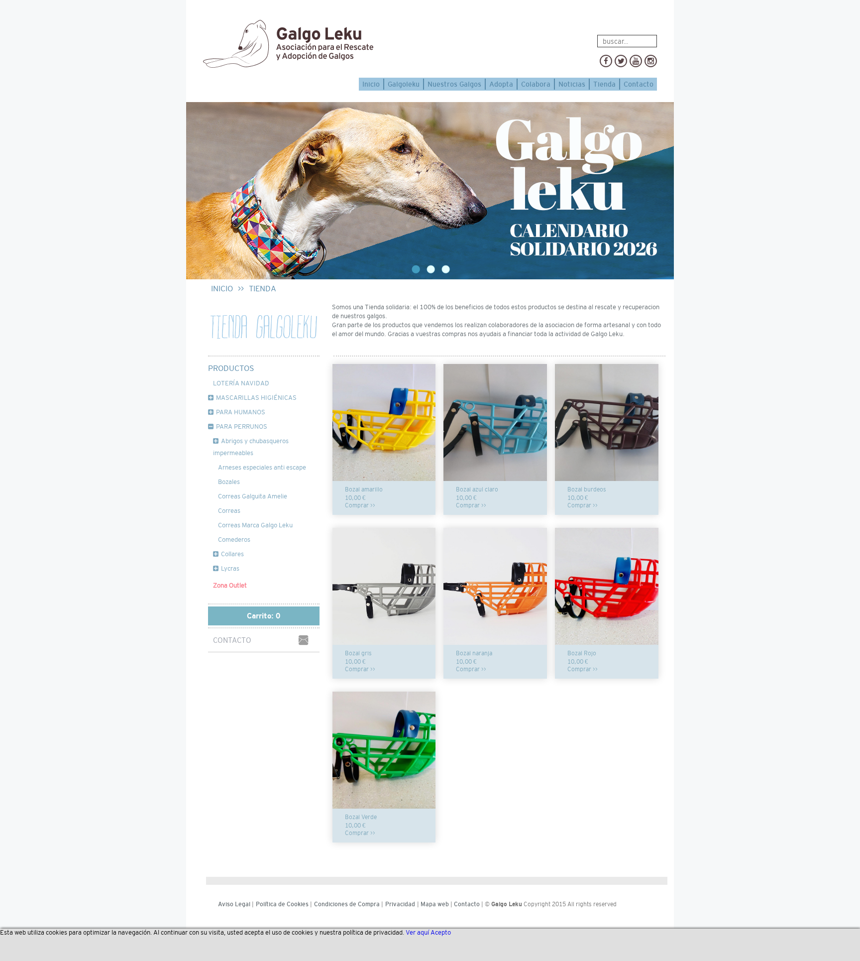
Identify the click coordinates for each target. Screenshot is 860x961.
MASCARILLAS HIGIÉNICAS (256, 397)
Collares (232, 554)
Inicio (371, 84)
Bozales (229, 481)
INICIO (222, 288)
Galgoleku (404, 84)
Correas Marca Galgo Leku (255, 525)
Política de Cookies (282, 904)
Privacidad (400, 904)
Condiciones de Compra (347, 904)
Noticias (571, 84)
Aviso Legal (234, 904)
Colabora (535, 84)
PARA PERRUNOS (241, 426)
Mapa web (435, 904)
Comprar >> (360, 505)
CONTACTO (232, 640)
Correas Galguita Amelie (252, 496)
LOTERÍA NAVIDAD (241, 383)
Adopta (501, 84)
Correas (229, 510)
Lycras (230, 568)
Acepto (440, 932)
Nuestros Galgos (454, 84)
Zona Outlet (230, 585)
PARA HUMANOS (240, 412)
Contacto (638, 84)
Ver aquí (417, 932)
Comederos (234, 539)
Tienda (604, 84)
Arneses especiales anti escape (262, 467)
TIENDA (262, 288)
